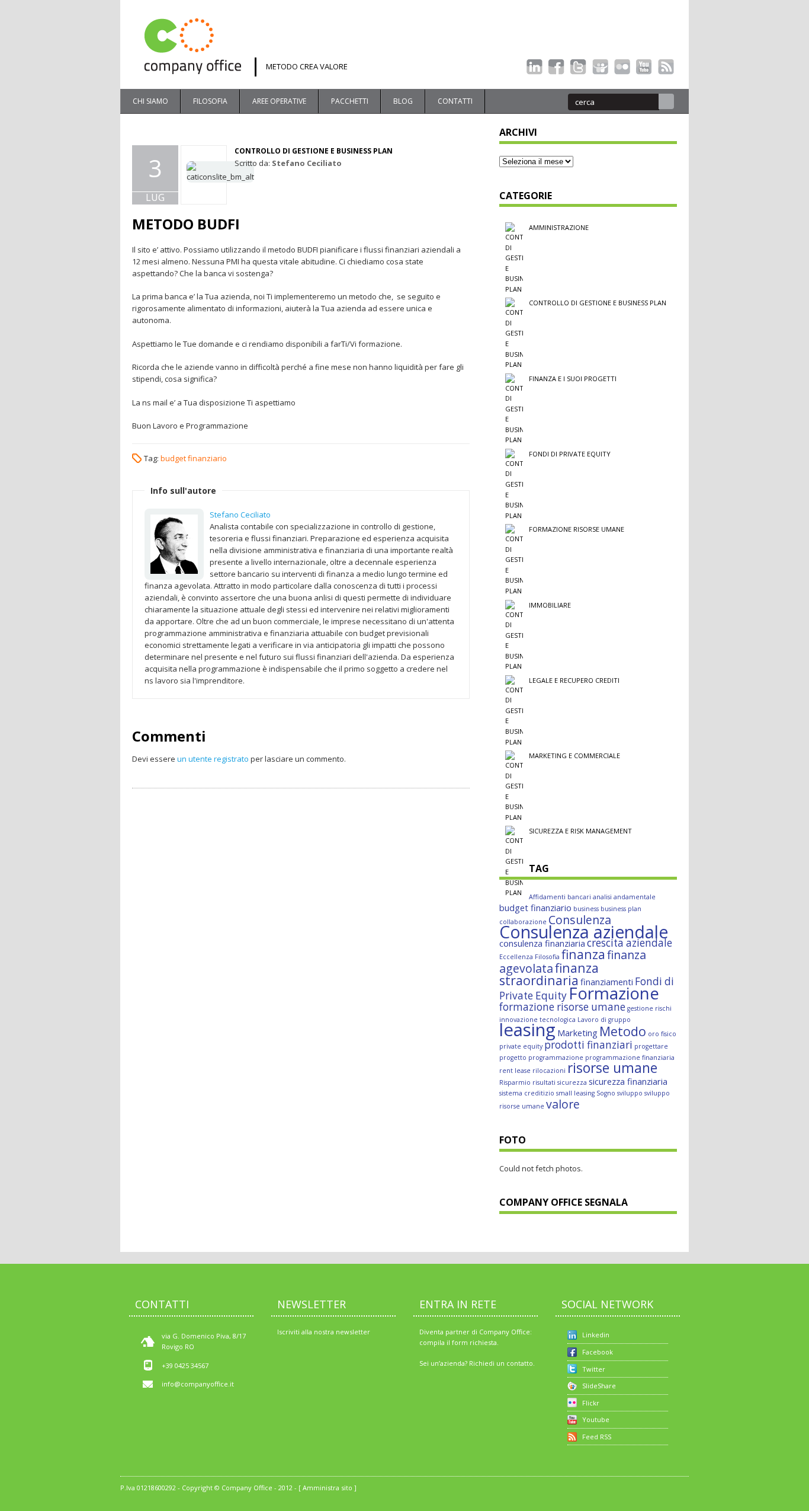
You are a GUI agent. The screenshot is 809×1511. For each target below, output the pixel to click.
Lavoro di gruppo (604, 1019)
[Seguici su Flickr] (622, 67)
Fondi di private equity (570, 453)
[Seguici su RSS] (666, 67)
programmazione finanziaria (630, 1057)
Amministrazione (559, 227)
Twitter (593, 1369)
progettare (651, 1046)
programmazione (555, 1057)
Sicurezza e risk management (580, 830)
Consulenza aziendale (583, 932)
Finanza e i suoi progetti (573, 378)
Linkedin (595, 1334)
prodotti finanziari (588, 1045)
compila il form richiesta (458, 1342)
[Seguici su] (600, 67)
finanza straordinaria (549, 974)
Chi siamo (150, 101)
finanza (583, 954)
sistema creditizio (526, 1093)
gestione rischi (649, 1008)
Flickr (590, 1402)
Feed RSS (596, 1436)
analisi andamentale (624, 897)
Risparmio (515, 1082)
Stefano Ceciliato (307, 163)
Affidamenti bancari (560, 897)
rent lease (515, 1070)
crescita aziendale (629, 943)
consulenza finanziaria (542, 943)
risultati (544, 1082)
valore (563, 1104)
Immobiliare (550, 604)
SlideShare (599, 1385)
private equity (520, 1046)
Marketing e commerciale (574, 755)
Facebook (597, 1351)
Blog (403, 101)
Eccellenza (516, 957)
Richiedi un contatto (501, 1363)
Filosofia (210, 101)
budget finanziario (193, 458)
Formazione (614, 993)
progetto (513, 1057)
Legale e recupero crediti (574, 680)
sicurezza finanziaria (628, 1081)
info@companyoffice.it (198, 1383)
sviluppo (630, 1093)
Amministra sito (327, 1487)
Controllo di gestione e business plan (314, 151)
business (586, 909)
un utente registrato (213, 758)
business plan (621, 909)
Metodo (622, 1031)
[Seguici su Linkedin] (534, 67)
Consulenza (579, 920)
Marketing (577, 1033)
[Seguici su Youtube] (644, 67)
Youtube (595, 1419)
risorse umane (612, 1068)
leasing (527, 1030)
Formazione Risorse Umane (576, 529)
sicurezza (572, 1082)
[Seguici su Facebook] (556, 67)
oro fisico (662, 1034)
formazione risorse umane (562, 1007)
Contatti (455, 101)
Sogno (605, 1093)
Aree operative (279, 101)
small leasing (575, 1093)
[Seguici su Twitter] (578, 67)
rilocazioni (549, 1070)
